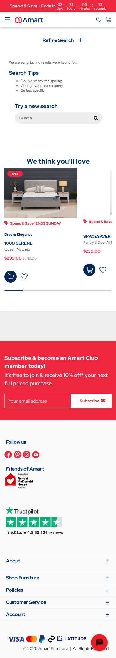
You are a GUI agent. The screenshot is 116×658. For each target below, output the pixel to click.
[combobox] (59, 118)
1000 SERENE (18, 243)
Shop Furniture (22, 578)
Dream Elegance (18, 234)
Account (15, 614)
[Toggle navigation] (7, 20)
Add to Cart (10, 277)
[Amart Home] (29, 19)
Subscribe (89, 401)
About (13, 561)
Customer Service (26, 602)
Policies (14, 590)
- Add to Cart (89, 270)
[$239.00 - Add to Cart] (89, 270)
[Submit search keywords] (96, 117)
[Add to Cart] (10, 277)
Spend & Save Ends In (58, 6)
